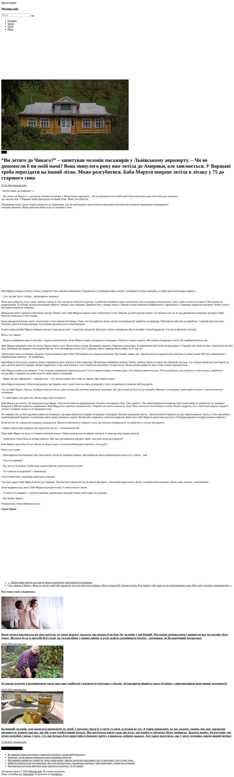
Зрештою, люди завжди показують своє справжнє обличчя (39, 757)
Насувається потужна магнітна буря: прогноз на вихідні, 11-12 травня (45, 766)
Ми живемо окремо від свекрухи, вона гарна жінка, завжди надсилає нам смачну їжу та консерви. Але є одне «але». (71, 760)
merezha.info (19, 185)
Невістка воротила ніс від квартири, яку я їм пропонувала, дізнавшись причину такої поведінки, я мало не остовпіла (71, 763)
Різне (10, 29)
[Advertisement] (117, 55)
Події (10, 26)
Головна (12, 20)
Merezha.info (9, 8)
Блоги (11, 23)
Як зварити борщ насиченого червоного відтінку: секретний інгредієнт (46, 754)
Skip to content (8, 2)
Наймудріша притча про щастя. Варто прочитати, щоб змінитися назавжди (50, 582)
